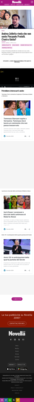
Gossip (17, 354)
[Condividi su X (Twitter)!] (14, 400)
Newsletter (20, 4)
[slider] (9, 87)
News (3, 30)
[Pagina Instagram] (32, 2)
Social (17, 351)
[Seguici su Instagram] (2, 400)
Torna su (17, 393)
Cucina (17, 359)
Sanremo (7, 4)
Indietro (18, 299)
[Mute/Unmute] (5, 87)
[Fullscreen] (32, 87)
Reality (17, 348)
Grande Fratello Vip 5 (26, 45)
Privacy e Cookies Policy (17, 387)
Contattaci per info (17, 323)
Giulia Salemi (15, 45)
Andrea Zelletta (6, 45)
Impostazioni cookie (17, 390)
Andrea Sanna (5, 42)
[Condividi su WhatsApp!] (10, 400)
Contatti (17, 385)
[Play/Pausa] (2, 87)
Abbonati (27, 4)
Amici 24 (13, 4)
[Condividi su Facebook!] (6, 400)
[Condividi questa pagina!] (18, 400)
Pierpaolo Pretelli (7, 47)
